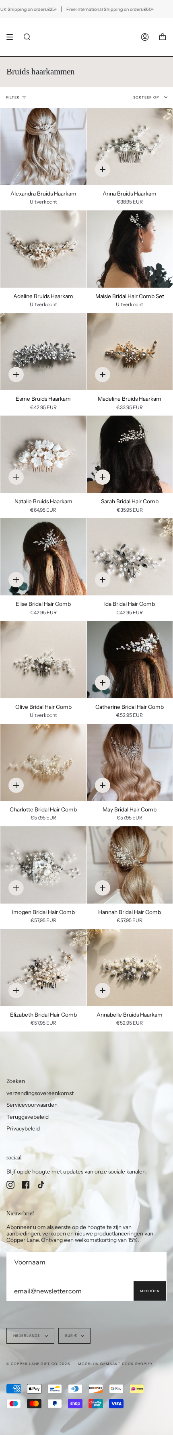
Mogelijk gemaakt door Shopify (115, 1364)
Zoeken (15, 1081)
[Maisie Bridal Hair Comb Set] (130, 249)
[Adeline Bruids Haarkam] (43, 249)
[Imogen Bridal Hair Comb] (43, 865)
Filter (13, 97)
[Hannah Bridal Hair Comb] (130, 865)
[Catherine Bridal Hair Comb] (130, 659)
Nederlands (27, 1336)
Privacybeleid (23, 1128)
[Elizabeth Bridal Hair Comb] (43, 967)
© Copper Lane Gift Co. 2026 (38, 1364)
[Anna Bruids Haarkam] (130, 146)
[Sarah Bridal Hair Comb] (130, 454)
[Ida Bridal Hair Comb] (130, 556)
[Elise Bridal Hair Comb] (43, 556)
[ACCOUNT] (145, 37)
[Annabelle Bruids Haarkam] (130, 967)
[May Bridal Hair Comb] (130, 762)
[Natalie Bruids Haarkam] (43, 454)
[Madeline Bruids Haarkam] (130, 351)
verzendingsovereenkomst (40, 1093)
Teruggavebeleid (27, 1117)
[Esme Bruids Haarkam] (43, 351)
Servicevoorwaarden (32, 1104)
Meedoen (150, 1291)
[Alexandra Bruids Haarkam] (43, 146)
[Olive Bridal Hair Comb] (43, 659)
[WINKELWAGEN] (163, 37)
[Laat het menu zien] (12, 37)
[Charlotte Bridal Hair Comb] (43, 762)
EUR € (71, 1336)
